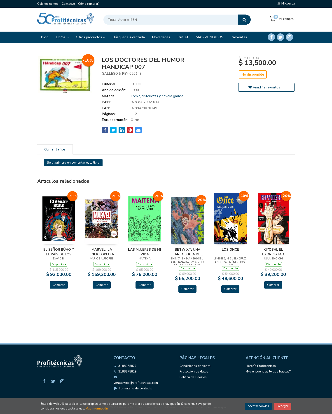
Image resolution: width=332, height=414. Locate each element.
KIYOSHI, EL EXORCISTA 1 (273, 251)
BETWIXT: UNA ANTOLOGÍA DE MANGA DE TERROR (187, 251)
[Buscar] (244, 20)
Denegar (282, 406)
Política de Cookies (193, 377)
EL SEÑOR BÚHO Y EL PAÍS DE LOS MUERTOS (58, 251)
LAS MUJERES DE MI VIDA (144, 251)
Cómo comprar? (89, 4)
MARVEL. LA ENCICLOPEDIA (101, 251)
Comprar (59, 285)
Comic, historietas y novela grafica (157, 96)
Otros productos (89, 37)
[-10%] (230, 218)
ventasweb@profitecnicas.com (136, 383)
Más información (97, 409)
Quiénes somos (47, 4)
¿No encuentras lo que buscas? (268, 371)
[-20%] (58, 218)
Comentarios (54, 149)
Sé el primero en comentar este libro (73, 162)
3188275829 (127, 371)
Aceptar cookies (258, 406)
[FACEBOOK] (271, 37)
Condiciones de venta (195, 366)
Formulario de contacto (135, 388)
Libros (61, 37)
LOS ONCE (230, 249)
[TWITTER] (280, 37)
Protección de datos (194, 371)
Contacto (68, 4)
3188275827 (127, 366)
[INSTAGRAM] (289, 37)
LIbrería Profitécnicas (261, 366)
